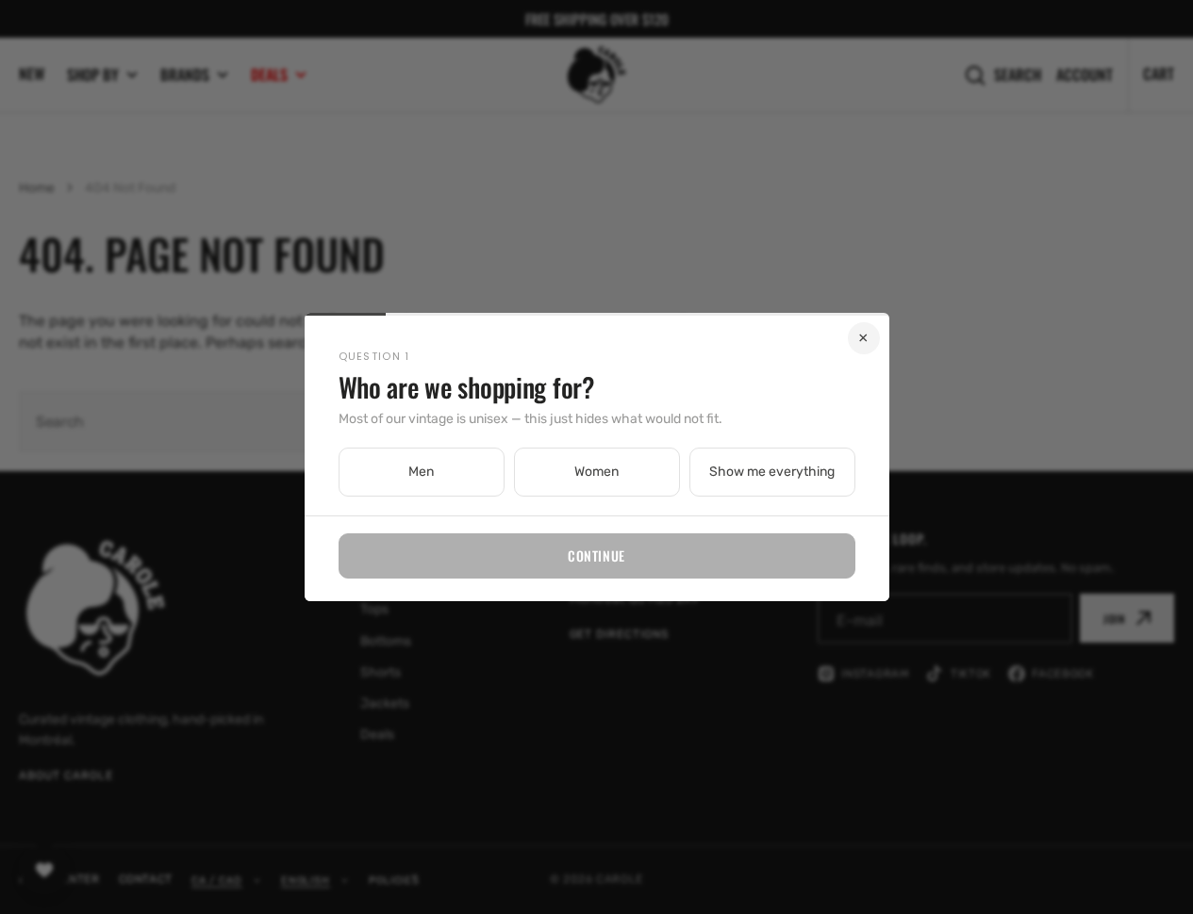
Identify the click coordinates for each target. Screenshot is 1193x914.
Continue (596, 555)
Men (421, 472)
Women (596, 472)
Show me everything (772, 472)
